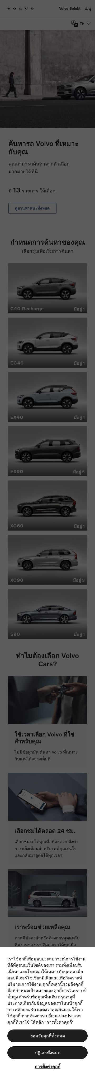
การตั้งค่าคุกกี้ (47, 1066)
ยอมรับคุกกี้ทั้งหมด (47, 1036)
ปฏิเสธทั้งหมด (47, 1053)
